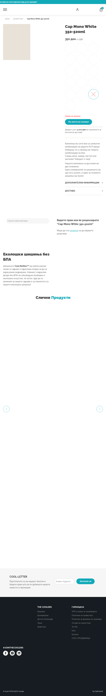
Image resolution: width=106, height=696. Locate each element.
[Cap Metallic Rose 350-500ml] (82, 94)
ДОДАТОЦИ (18, 19)
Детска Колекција (45, 619)
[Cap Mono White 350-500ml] (93, 94)
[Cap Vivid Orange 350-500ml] (93, 59)
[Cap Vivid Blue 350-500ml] (70, 71)
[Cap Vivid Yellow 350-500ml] (93, 48)
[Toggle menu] (5, 9)
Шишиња (41, 611)
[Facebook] (5, 653)
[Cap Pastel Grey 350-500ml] (82, 71)
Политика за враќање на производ (86, 619)
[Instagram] (12, 653)
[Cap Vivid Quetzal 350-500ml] (70, 59)
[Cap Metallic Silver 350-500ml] (70, 94)
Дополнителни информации (84, 182)
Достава (84, 190)
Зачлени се (85, 581)
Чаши (39, 623)
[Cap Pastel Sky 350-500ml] (70, 83)
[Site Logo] (41, 9)
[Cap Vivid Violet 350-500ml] (82, 48)
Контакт (75, 634)
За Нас (75, 627)
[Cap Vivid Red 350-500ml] (82, 59)
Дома (7, 19)
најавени (74, 230)
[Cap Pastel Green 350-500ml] (93, 83)
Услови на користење (81, 623)
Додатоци (41, 627)
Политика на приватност (82, 615)
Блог (74, 630)
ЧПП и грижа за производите (84, 611)
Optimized (99, 691)
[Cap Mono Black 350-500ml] (70, 106)
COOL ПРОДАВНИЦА (81, 638)
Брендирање (42, 615)
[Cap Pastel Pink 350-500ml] (82, 83)
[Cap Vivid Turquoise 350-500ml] (70, 48)
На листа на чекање (78, 122)
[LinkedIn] (19, 653)
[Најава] (77, 9)
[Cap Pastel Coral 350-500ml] (93, 71)
